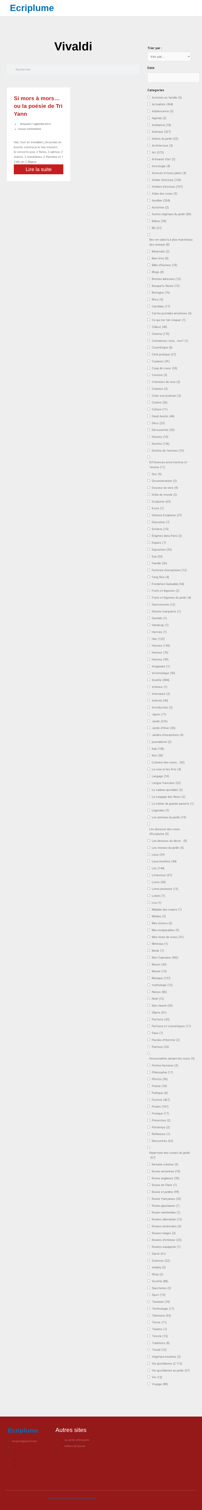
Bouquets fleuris (166, 286)
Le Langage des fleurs (168, 797)
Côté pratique (164, 354)
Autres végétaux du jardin (171, 214)
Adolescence (162, 111)
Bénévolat (160, 251)
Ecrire (158, 508)
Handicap (160, 625)
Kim (157, 755)
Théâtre (159, 1329)
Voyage (160, 1384)
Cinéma (160, 334)
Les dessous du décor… (169, 841)
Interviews (161, 694)
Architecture (162, 145)
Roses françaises (166, 1199)
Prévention (161, 1120)
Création (160, 389)
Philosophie (162, 1072)
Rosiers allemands (167, 1219)
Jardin (159, 721)
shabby (159, 1267)
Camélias (161, 306)
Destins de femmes (168, 450)
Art (158, 152)
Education (160, 522)
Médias (159, 916)
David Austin (163, 416)
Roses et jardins (165, 1192)
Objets (159, 1012)
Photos (160, 1079)
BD (157, 228)
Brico (157, 299)
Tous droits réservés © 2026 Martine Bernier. (72, 1498)
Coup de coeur (164, 368)
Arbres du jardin (165, 138)
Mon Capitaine (165, 957)
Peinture (160, 1047)
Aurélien (161, 200)
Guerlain (159, 618)
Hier (158, 639)
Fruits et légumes (165, 591)
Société (160, 1281)
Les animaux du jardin (169, 817)
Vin (157, 1377)
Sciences (161, 1260)
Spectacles (161, 1288)
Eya (157, 556)
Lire (158, 868)
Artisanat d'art (163, 159)
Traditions (161, 1343)
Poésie (159, 1086)
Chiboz (159, 327)
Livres (159, 882)
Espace (159, 542)
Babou (159, 221)
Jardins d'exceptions (167, 735)
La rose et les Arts (166, 769)
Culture (159, 409)
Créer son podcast (166, 396)
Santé (159, 1254)
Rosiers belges (164, 1233)
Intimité (160, 700)
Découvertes (163, 430)
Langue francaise (166, 783)
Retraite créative (165, 1164)
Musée (159, 971)
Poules (160, 1106)
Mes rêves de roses (168, 937)
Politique (160, 1093)
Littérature (162, 875)
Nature (159, 992)
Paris (157, 1033)
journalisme (161, 742)
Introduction (162, 707)
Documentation (164, 481)
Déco (158, 423)
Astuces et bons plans (169, 173)
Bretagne (161, 292)
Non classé (162, 1005)
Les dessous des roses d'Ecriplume (164, 831)
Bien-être (160, 258)
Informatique (163, 673)
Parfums (160, 1019)
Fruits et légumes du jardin (171, 597)
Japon (159, 714)
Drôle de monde (164, 494)
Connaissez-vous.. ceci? (170, 341)
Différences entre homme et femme (168, 465)
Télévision (161, 1315)
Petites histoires (165, 1065)
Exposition (162, 549)
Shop (157, 1274)
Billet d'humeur (164, 265)
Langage (160, 776)
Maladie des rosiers (167, 909)
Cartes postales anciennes (172, 313)
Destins (160, 444)
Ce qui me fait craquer (169, 320)
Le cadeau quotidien (167, 790)
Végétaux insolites (166, 1356)
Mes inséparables (165, 930)
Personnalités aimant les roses (172, 1058)
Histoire (161, 645)
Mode (158, 950)
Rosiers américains (166, 1226)
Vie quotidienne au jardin (171, 1370)
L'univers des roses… (168, 762)
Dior (157, 474)
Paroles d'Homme (166, 1040)
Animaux (161, 132)
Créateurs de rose (166, 382)
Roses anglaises (165, 1178)
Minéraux (160, 944)
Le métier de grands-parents (173, 803)
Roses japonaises (166, 1206)
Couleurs (161, 361)
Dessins (160, 437)
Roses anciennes (166, 1171)
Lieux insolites (164, 861)
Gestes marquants (166, 611)
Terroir (159, 1322)
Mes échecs (162, 923)
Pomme (161, 1100)
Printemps (161, 1127)
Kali (158, 749)
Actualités (162, 104)
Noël (158, 998)
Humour (160, 659)
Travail (159, 1350)
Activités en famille (167, 97)
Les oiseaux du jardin (168, 848)
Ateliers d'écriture (167, 186)
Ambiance (161, 125)
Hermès (159, 632)
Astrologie (161, 166)
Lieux (158, 854)
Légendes (160, 810)
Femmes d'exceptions (169, 570)
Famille (159, 563)
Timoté (160, 1336)
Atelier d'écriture (166, 180)
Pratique (160, 1113)
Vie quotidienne (167, 1363)
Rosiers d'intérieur (166, 1240)
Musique (161, 978)
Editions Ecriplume (167, 515)
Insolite (160, 680)
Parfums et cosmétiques (171, 1026)
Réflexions (161, 1134)
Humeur (160, 652)
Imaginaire (161, 666)
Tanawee (161, 1302)
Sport (158, 1295)
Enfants (160, 529)
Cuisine (159, 402)
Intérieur (159, 687)
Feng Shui (160, 577)
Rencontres (162, 1141)
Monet (159, 964)
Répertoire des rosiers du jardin (169, 1155)
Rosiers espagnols (166, 1247)
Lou (156, 902)
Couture (159, 375)
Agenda (159, 118)
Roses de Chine (164, 1185)
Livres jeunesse (165, 889)
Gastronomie (163, 604)
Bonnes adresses (166, 279)
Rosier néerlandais (166, 1212)
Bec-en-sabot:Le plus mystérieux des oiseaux (171, 242)
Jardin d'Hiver (163, 728)
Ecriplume (32, 8)
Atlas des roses (164, 193)
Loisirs (158, 896)
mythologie (162, 985)
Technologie (163, 1308)
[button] (146, 8)
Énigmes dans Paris (167, 536)
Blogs (158, 272)
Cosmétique (162, 347)
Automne (160, 207)
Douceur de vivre (165, 488)
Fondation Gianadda (168, 584)
